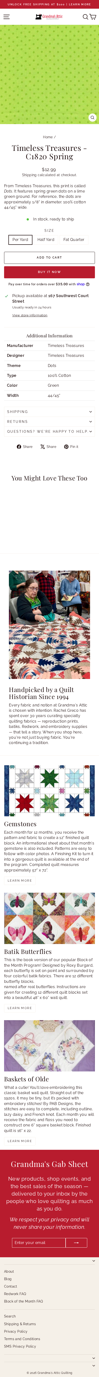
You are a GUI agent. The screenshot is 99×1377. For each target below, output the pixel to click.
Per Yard (20, 239)
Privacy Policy (16, 1331)
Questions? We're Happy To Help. (48, 431)
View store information (30, 315)
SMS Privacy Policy (20, 1346)
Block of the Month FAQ (23, 1301)
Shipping (29, 175)
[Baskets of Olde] (49, 1045)
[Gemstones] (49, 791)
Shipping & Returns (20, 1324)
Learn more (20, 880)
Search (10, 1316)
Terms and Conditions (22, 1339)
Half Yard (46, 239)
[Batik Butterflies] (49, 918)
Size (49, 231)
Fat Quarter (73, 239)
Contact (10, 1286)
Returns (17, 422)
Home (48, 137)
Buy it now (49, 272)
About (9, 1271)
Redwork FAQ (15, 1294)
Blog (8, 1279)
